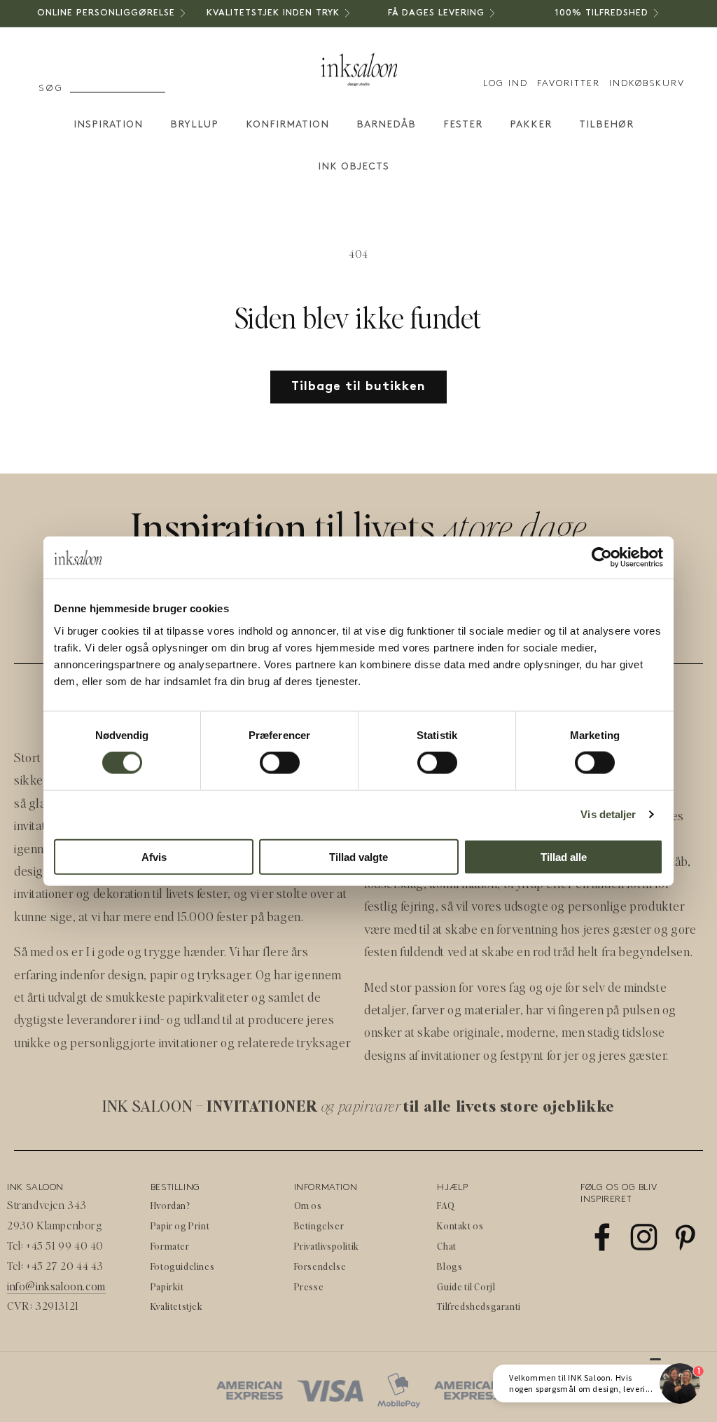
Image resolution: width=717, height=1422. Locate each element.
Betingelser (319, 1225)
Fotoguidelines (182, 1266)
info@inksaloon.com (56, 1285)
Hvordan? (170, 1205)
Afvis (154, 856)
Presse (309, 1286)
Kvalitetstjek (177, 1306)
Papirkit (167, 1286)
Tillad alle (564, 856)
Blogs (449, 1266)
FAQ (445, 1205)
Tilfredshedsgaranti (478, 1306)
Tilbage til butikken (358, 387)
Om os (308, 1205)
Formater (170, 1246)
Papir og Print (180, 1225)
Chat (446, 1246)
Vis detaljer (608, 814)
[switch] (280, 763)
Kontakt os (460, 1225)
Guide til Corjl (466, 1286)
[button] (77, 88)
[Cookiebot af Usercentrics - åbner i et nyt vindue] (602, 557)
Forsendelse (320, 1266)
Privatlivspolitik (326, 1246)
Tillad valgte (358, 856)
